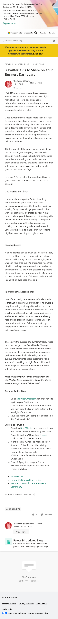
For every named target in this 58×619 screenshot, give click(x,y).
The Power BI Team (21, 81)
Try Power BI (17, 476)
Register (43, 33)
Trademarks (7, 609)
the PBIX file (27, 428)
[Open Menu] (54, 41)
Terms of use (41, 603)
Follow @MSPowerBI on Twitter (26, 479)
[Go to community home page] (20, 33)
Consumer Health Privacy (39, 613)
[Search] (36, 33)
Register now (9, 23)
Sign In (51, 33)
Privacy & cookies (26, 603)
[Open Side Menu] (4, 33)
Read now (38, 53)
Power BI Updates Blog (13, 41)
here (44, 434)
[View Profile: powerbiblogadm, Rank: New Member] (8, 84)
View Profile (21, 531)
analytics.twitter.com (26, 398)
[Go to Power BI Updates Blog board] (8, 541)
